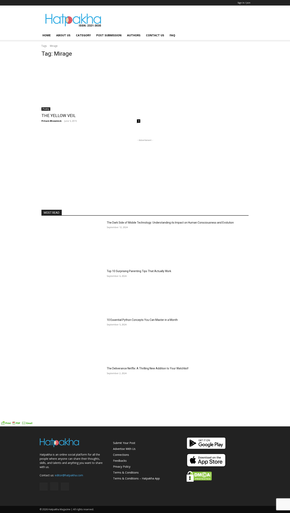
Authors (133, 35)
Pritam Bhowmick (51, 120)
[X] (56, 3)
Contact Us (155, 35)
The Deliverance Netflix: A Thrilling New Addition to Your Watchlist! (147, 368)
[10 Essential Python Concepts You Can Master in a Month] (72, 340)
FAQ (172, 35)
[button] (245, 35)
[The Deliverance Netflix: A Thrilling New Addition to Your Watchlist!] (72, 388)
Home (46, 35)
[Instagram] (49, 3)
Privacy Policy (121, 466)
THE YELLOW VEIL (58, 115)
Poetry (46, 109)
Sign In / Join (244, 2)
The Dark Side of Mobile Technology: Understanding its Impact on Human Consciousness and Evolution (170, 222)
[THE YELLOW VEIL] (90, 86)
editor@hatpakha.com (69, 475)
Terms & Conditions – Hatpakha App (136, 478)
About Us (63, 35)
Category (83, 35)
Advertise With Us (124, 449)
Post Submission (109, 35)
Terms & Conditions (126, 472)
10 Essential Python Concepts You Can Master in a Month (142, 319)
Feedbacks (120, 460)
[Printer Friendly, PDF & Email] (17, 424)
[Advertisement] (178, 20)
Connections (121, 455)
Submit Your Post (124, 443)
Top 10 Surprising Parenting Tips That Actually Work (139, 271)
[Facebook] (43, 3)
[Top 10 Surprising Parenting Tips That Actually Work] (72, 291)
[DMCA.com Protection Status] (199, 481)
